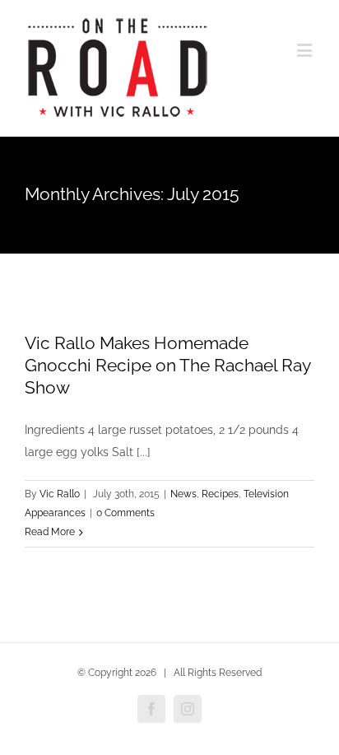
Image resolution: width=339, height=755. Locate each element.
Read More (50, 532)
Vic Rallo (59, 494)
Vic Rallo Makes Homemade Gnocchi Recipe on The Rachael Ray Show (167, 365)
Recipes (220, 494)
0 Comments (125, 513)
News (183, 494)
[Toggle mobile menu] (305, 49)
